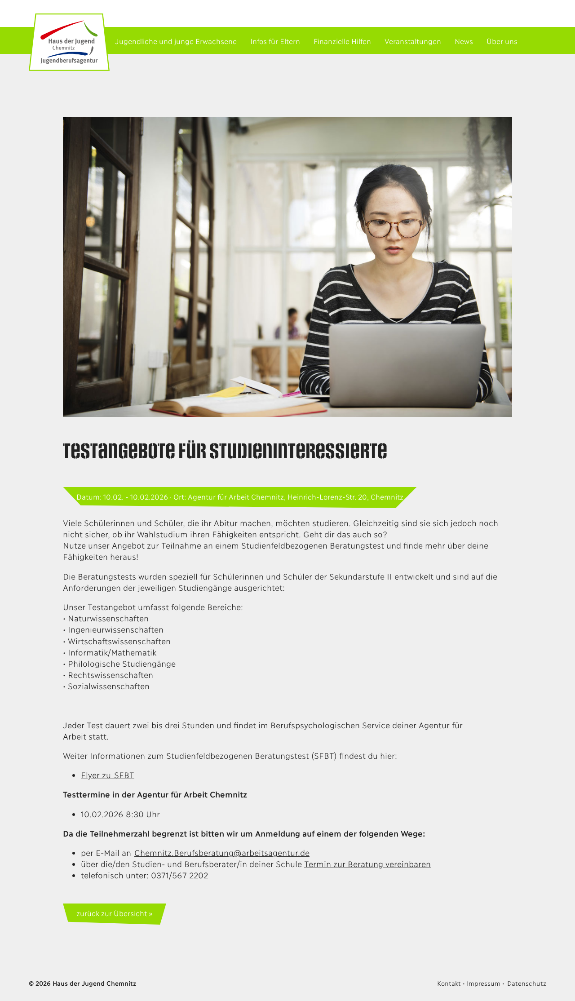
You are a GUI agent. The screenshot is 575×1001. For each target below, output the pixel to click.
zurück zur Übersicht (111, 912)
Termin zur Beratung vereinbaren (367, 863)
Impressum (483, 983)
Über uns (502, 40)
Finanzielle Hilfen (342, 40)
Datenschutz (526, 983)
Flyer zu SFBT (107, 775)
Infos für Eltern (275, 40)
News (464, 40)
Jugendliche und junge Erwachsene (176, 40)
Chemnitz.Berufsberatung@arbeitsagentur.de (222, 852)
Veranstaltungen (413, 40)
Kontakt (448, 983)
